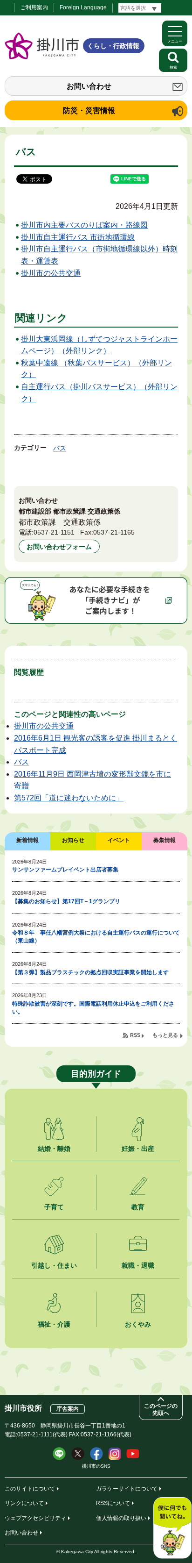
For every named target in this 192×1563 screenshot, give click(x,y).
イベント (119, 840)
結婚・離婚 (54, 1148)
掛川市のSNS (96, 1466)
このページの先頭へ (161, 1409)
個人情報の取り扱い (121, 1518)
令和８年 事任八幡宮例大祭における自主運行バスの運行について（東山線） (96, 936)
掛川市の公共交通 (51, 273)
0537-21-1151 (54, 532)
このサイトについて (30, 1488)
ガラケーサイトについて (127, 1488)
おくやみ (138, 1324)
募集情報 (164, 840)
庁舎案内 (67, 1409)
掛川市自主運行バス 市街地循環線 (78, 237)
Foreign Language (83, 7)
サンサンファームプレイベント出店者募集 (65, 869)
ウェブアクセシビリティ (35, 1518)
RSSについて (113, 1503)
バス (59, 448)
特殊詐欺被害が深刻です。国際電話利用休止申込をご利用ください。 (93, 1007)
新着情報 (27, 840)
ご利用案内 (34, 7)
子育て (54, 1207)
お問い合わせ (89, 86)
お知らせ (73, 840)
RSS (135, 1035)
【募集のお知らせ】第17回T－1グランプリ (66, 901)
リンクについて (24, 1503)
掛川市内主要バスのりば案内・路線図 (84, 225)
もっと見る (165, 1035)
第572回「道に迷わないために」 (68, 798)
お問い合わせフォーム (59, 546)
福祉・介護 (54, 1324)
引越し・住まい (54, 1265)
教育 (137, 1207)
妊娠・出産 (138, 1148)
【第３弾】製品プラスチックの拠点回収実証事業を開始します (90, 972)
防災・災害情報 (89, 110)
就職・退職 (138, 1265)
